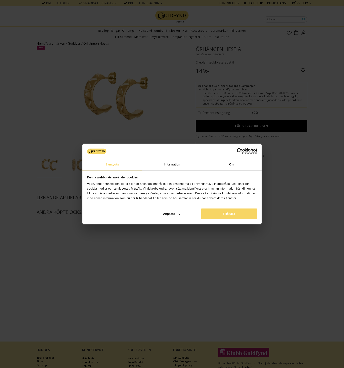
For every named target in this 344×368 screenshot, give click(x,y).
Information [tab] (172, 164)
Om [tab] (231, 164)
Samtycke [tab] (112, 164)
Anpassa (169, 213)
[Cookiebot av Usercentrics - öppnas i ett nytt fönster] (239, 151)
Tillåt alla (229, 213)
